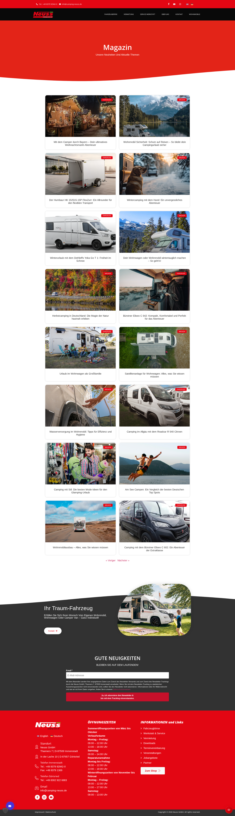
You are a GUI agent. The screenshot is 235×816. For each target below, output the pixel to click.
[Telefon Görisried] (37, 778)
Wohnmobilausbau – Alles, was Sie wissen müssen (80, 547)
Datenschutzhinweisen (121, 689)
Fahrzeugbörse (110, 14)
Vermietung (129, 14)
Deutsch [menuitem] (58, 736)
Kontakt (179, 14)
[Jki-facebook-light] (37, 797)
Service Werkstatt (147, 14)
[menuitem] (187, 4)
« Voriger (111, 560)
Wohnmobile (194, 14)
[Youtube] (51, 797)
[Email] (37, 788)
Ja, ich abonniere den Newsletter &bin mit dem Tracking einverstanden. (117, 696)
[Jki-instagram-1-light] (44, 797)
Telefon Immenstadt (51, 762)
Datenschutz (51, 812)
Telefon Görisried (49, 776)
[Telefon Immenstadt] (37, 766)
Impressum (39, 812)
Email (69, 671)
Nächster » (123, 560)
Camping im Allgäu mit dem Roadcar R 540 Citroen (154, 431)
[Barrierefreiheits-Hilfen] (229, 810)
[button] (5, 810)
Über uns (165, 14)
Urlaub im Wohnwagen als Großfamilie (80, 373)
